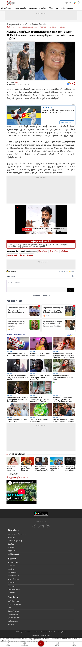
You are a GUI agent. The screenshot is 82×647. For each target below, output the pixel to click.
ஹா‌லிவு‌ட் (12, 583)
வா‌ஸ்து (11, 625)
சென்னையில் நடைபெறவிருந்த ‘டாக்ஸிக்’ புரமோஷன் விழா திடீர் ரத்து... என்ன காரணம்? (72, 468)
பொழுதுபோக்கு (13, 24)
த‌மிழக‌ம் (33, 8)
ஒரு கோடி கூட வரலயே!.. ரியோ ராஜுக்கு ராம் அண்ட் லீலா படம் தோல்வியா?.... (56, 468)
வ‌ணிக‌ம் (11, 537)
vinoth (17, 82)
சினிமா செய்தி (38, 24)
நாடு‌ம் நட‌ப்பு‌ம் (13, 554)
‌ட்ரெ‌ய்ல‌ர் (11, 593)
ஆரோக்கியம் (67, 8)
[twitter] (38, 525)
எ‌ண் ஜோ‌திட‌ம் (14, 601)
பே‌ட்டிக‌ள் (11, 566)
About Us (27, 632)
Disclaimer (43, 632)
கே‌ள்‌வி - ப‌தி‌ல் (14, 611)
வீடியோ (13, 474)
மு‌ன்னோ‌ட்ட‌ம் (13, 576)
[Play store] (75, 3)
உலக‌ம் (11, 547)
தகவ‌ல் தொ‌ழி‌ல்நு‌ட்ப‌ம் (17, 534)
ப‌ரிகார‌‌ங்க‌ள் (13, 615)
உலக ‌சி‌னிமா (13, 579)
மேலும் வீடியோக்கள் (17, 477)
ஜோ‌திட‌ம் (53, 8)
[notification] (79, 3)
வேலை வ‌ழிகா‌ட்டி (15, 541)
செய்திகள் (6, 8)
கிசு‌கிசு (11, 569)
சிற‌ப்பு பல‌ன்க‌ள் (14, 604)
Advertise (35, 632)
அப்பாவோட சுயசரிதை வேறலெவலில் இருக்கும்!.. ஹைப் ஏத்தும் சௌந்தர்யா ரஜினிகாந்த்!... (42, 468)
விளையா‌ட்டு (20, 8)
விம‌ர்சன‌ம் (12, 573)
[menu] (3, 3)
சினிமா (43, 8)
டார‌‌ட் (10, 608)
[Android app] (41, 513)
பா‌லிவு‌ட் (11, 586)
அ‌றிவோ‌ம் (12, 551)
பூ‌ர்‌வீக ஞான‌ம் (14, 618)
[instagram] (48, 525)
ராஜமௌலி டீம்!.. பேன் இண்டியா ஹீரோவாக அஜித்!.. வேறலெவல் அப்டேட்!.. (26, 468)
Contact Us (52, 632)
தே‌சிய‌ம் (11, 544)
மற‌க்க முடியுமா (14, 589)
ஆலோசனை (13, 621)
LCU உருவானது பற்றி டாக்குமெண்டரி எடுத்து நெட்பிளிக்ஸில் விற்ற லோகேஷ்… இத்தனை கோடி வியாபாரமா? (37, 246)
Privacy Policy (62, 632)
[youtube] (43, 525)
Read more (27, 229)
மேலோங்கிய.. (26, 255)
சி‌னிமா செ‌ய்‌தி (14, 563)
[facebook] (34, 525)
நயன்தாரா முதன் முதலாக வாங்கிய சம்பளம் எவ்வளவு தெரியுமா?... (11, 468)
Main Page (19, 632)
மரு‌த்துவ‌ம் (12, 255)
